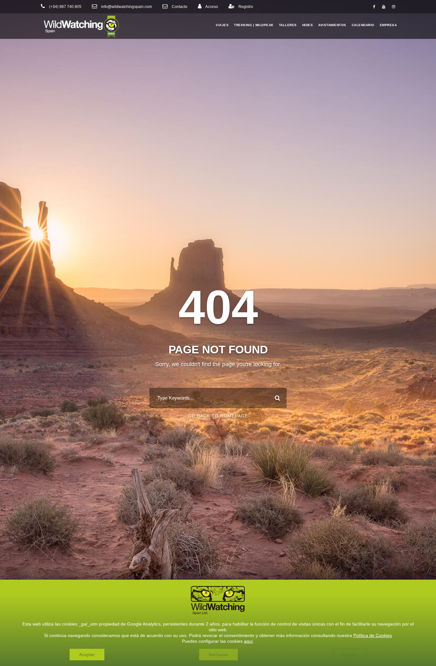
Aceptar (87, 654)
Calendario (363, 25)
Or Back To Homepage (218, 415)
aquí (248, 641)
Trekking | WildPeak (254, 25)
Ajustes (349, 654)
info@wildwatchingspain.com (126, 6)
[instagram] (393, 6)
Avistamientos (332, 25)
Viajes (222, 25)
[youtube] (383, 6)
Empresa (388, 25)
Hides (307, 25)
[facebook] (374, 6)
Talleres (288, 25)
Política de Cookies (372, 635)
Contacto (179, 6)
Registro (245, 6)
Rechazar (218, 654)
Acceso (211, 6)
